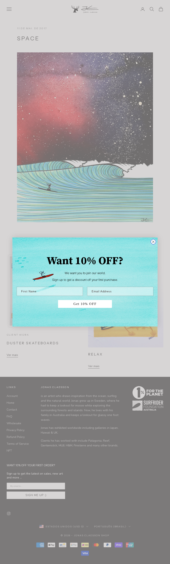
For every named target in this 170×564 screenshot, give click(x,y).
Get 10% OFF (85, 304)
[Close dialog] (153, 241)
